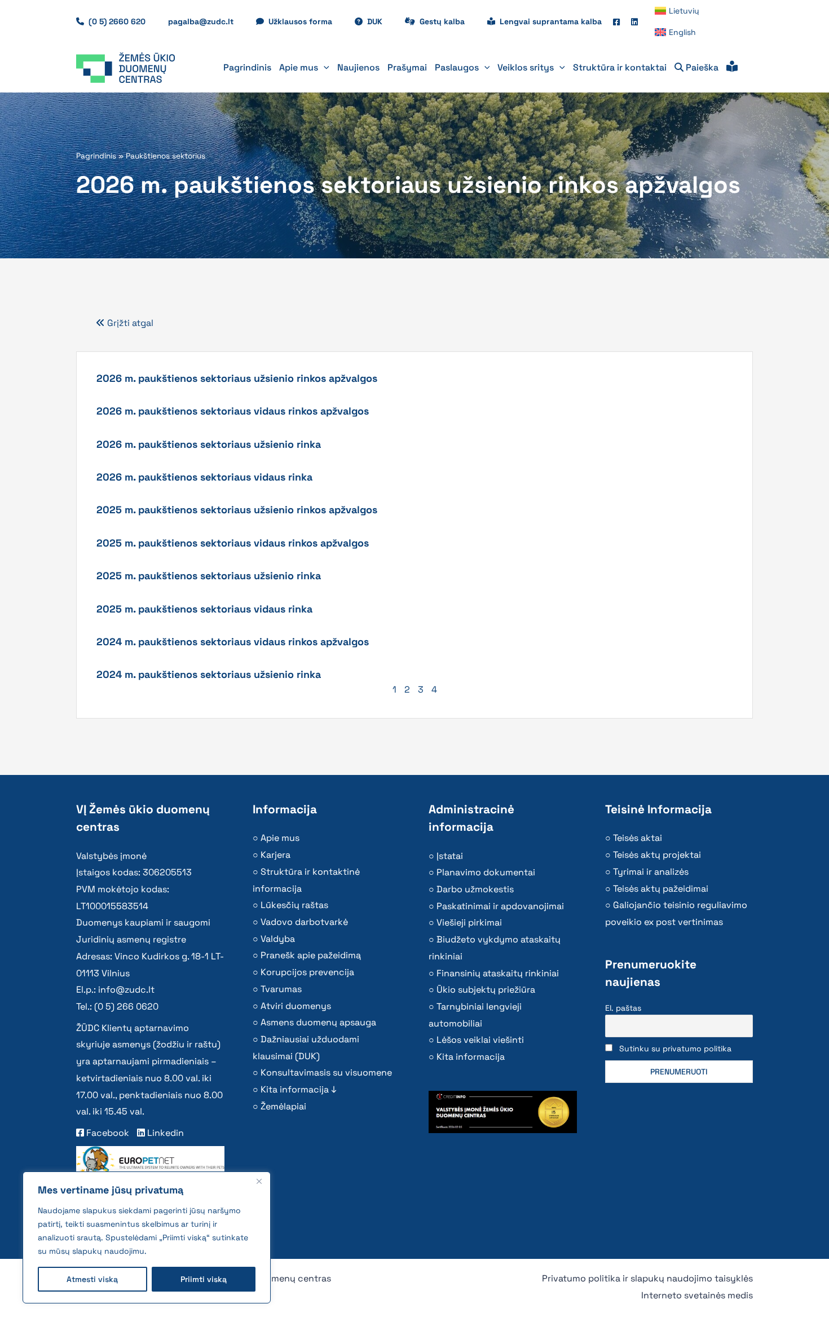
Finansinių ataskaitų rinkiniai (497, 973)
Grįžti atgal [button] (129, 323)
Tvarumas (281, 989)
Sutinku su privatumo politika (675, 1048)
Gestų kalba (448, 21)
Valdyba (278, 939)
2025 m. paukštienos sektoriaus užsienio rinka (208, 575)
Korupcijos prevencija (307, 972)
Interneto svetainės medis (697, 1295)
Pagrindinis (96, 156)
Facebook (106, 1133)
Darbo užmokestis (475, 889)
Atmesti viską (92, 1279)
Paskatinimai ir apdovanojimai (500, 906)
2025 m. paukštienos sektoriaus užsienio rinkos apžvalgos (236, 509)
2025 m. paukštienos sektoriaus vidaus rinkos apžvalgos (232, 542)
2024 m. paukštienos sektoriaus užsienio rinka (208, 674)
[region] (147, 1237)
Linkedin (164, 1133)
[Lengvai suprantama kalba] (732, 67)
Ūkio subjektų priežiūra (485, 989)
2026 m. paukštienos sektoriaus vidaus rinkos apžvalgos (232, 410)
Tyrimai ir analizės (651, 872)
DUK (380, 21)
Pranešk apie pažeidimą (311, 955)
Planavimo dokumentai (485, 872)
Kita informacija (470, 1057)
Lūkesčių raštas (294, 905)
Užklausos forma (305, 21)
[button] (323, 67)
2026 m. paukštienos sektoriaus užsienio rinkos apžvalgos (236, 378)
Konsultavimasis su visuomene (326, 1072)
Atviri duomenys (296, 1006)
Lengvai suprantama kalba (551, 21)
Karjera (275, 855)
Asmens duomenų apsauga (318, 1022)
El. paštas (623, 1008)
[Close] (259, 1181)
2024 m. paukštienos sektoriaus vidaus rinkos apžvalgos (232, 641)
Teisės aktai (637, 838)
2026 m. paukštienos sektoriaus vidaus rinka (204, 476)
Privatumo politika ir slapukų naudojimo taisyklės (647, 1278)
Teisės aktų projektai (657, 855)
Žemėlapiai (283, 1106)
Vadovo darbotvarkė (304, 922)
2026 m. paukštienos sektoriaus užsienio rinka (208, 444)
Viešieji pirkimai (469, 922)
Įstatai (449, 856)
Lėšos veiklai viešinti (480, 1040)
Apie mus (280, 838)
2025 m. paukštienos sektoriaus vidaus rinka (204, 608)
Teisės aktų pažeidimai (660, 889)
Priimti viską (203, 1279)
